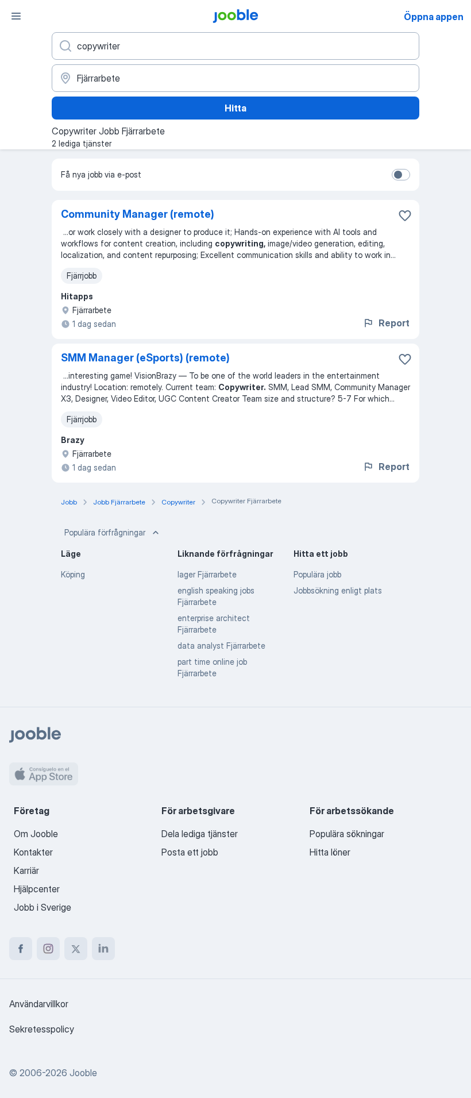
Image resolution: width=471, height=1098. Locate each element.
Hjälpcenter (37, 889)
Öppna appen (434, 16)
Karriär (26, 870)
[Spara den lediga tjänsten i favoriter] (405, 215)
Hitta (235, 108)
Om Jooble (36, 833)
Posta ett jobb (189, 852)
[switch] (401, 174)
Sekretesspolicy (41, 1029)
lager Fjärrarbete (207, 574)
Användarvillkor (38, 1004)
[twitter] (75, 948)
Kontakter (33, 852)
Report (394, 323)
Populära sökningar (347, 833)
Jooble (83, 1072)
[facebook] (20, 948)
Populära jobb (317, 574)
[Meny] (16, 16)
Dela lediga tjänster (199, 833)
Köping (73, 574)
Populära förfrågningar (104, 532)
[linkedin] (103, 948)
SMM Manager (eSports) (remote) (145, 358)
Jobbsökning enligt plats (338, 590)
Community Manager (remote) (137, 214)
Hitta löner (330, 852)
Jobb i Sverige (42, 907)
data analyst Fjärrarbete (221, 645)
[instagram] (48, 948)
